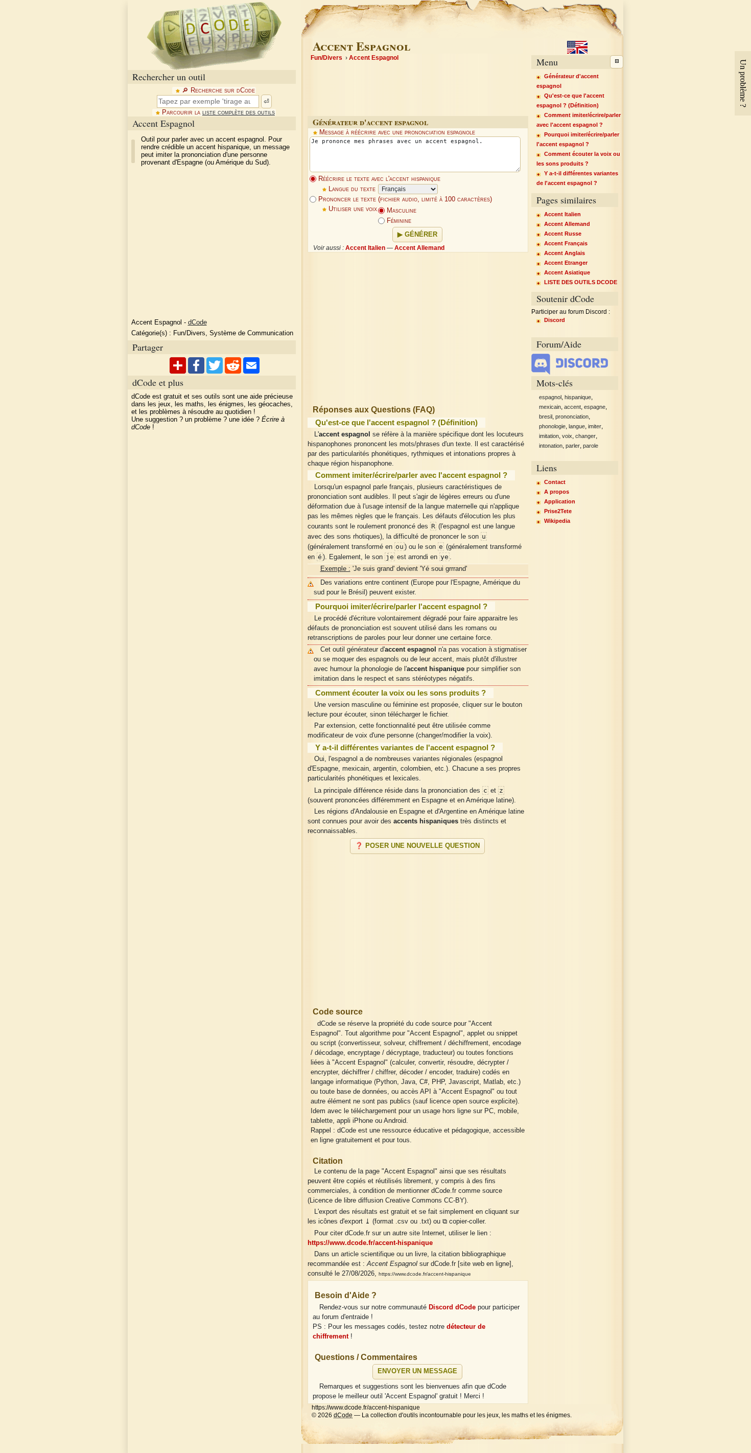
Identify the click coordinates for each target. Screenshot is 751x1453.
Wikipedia (557, 521)
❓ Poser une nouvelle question (417, 845)
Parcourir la (218, 112)
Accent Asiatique (567, 272)
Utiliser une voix (352, 209)
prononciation (572, 416)
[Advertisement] (418, 926)
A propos (556, 492)
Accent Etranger (566, 263)
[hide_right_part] (616, 61)
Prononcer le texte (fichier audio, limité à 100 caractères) (404, 199)
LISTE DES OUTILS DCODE (580, 282)
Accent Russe (562, 233)
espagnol (550, 397)
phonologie (552, 426)
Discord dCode (452, 1307)
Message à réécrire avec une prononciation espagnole (397, 132)
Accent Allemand (419, 247)
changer (585, 436)
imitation (549, 436)
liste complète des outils (238, 112)
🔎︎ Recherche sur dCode (218, 90)
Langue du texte (351, 189)
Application (559, 501)
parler (573, 446)
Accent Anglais (564, 253)
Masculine (400, 210)
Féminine (398, 220)
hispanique (578, 397)
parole (590, 446)
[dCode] (214, 35)
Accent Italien (365, 247)
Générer (421, 234)
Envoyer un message (417, 1371)
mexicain (550, 407)
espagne (594, 407)
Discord (554, 320)
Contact (555, 482)
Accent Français (566, 243)
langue (577, 426)
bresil (545, 416)
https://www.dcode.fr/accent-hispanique (370, 1243)
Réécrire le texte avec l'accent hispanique (378, 178)
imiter (594, 426)
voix (567, 436)
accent (572, 407)
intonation (550, 446)
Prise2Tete (558, 511)
